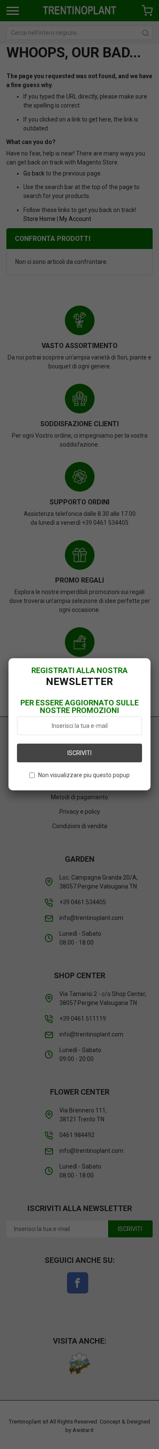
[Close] (150, 658)
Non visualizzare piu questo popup (84, 775)
